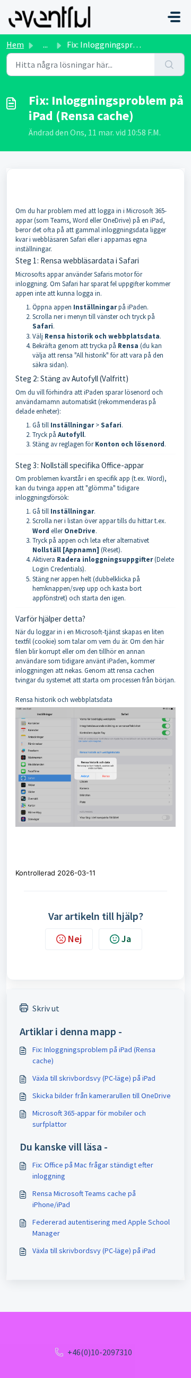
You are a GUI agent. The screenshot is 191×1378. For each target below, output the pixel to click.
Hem (15, 44)
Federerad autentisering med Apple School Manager (101, 1227)
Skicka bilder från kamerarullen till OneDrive (101, 1095)
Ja (126, 939)
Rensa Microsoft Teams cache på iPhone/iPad (84, 1199)
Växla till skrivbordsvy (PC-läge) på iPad (93, 1078)
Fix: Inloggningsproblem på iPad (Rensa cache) (93, 1055)
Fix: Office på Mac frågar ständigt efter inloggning (92, 1170)
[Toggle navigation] (174, 16)
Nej (75, 939)
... (45, 44)
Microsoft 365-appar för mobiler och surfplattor (89, 1118)
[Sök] (169, 64)
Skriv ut (45, 1008)
